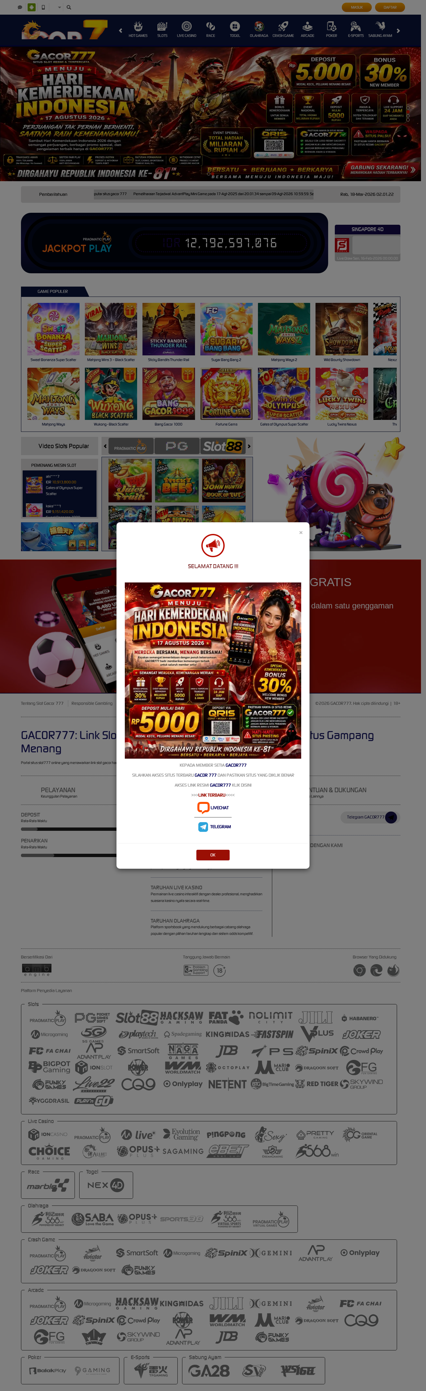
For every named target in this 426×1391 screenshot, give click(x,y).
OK (212, 855)
